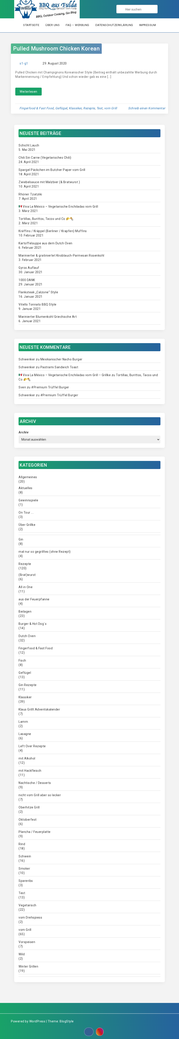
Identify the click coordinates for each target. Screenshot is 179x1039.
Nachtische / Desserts (35, 783)
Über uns (52, 25)
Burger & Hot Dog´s (32, 623)
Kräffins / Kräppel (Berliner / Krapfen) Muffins (53, 231)
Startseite (31, 25)
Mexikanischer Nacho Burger (61, 359)
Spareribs (26, 881)
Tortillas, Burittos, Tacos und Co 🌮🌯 (46, 219)
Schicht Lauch (29, 145)
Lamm (23, 721)
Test (99, 108)
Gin (21, 539)
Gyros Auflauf (29, 267)
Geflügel (61, 108)
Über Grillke (27, 524)
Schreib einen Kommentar (146, 108)
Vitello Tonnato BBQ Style (38, 304)
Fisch (22, 660)
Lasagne (25, 734)
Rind (22, 844)
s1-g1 (24, 63)
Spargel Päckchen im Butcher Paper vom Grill (52, 170)
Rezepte (89, 108)
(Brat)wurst (27, 575)
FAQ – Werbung (77, 25)
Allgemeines (28, 477)
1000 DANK (27, 280)
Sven (22, 387)
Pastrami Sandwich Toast (59, 367)
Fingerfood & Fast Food (36, 108)
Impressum (147, 25)
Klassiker (75, 108)
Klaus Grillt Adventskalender (39, 709)
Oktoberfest (28, 819)
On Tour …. (26, 512)
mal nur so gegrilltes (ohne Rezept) (45, 551)
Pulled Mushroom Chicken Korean (56, 48)
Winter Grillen (28, 966)
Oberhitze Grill (29, 807)
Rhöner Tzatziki (30, 194)
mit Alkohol (27, 758)
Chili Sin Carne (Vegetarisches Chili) (45, 157)
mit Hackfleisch (30, 770)
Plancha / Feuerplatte (35, 832)
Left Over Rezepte (32, 746)
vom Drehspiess (30, 917)
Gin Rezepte (28, 685)
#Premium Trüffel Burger (50, 387)
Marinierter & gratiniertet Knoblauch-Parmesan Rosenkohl (61, 255)
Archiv (23, 432)
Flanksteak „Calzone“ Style (38, 292)
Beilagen (25, 611)
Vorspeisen (27, 942)
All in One (26, 587)
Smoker (24, 868)
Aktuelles (26, 488)
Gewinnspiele (28, 500)
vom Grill (110, 108)
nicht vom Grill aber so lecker (40, 795)
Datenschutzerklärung (114, 25)
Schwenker (27, 359)
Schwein (25, 856)
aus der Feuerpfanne (34, 599)
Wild (22, 954)
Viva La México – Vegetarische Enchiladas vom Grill (60, 206)
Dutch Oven (27, 636)
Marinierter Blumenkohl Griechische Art (48, 316)
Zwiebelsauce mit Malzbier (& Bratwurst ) (49, 182)
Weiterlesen (28, 91)
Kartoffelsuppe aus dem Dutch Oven (45, 243)
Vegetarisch (27, 905)
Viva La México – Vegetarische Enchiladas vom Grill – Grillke (66, 375)
